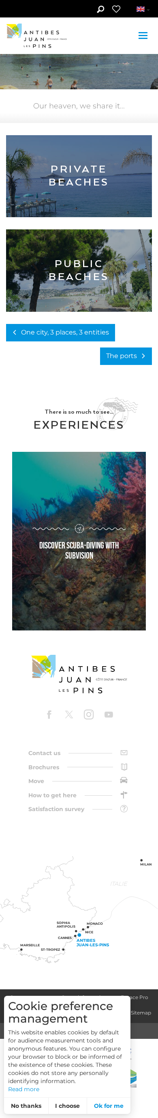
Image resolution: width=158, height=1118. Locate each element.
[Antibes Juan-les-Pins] (79, 674)
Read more (23, 1089)
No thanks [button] (26, 1105)
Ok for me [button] (109, 1105)
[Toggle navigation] (144, 35)
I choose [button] (67, 1105)
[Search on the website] (100, 10)
